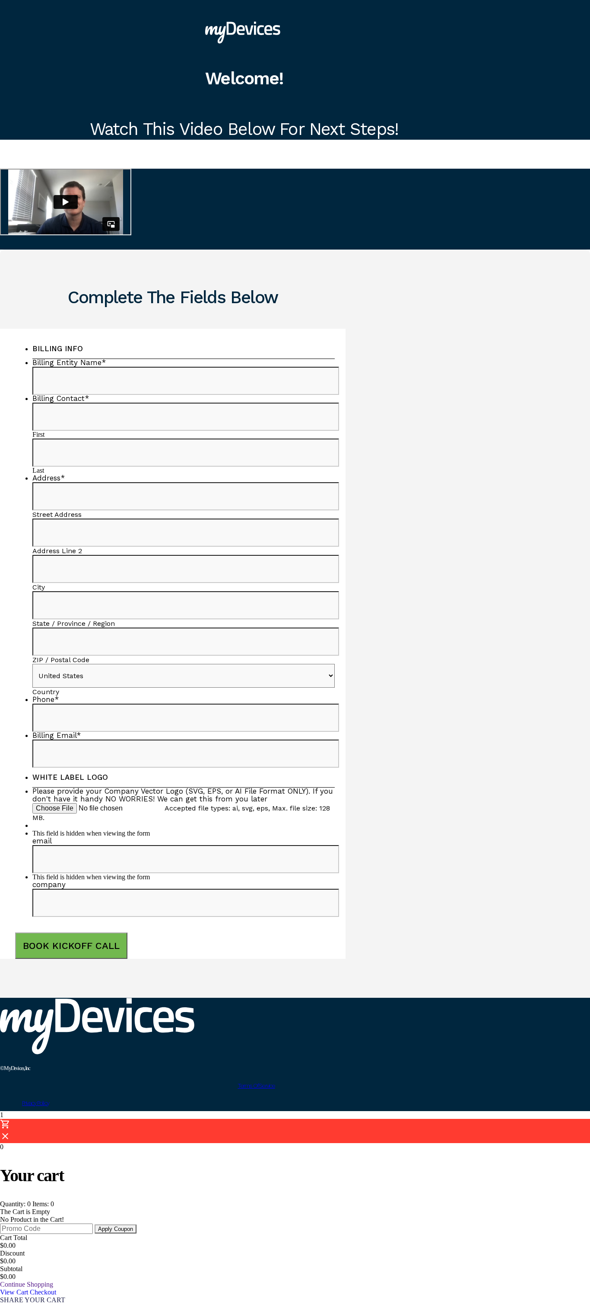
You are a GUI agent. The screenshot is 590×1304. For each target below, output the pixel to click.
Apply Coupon (115, 1229)
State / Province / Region (73, 623)
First (38, 434)
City (38, 587)
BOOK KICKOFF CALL (71, 945)
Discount (12, 1253)
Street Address (57, 514)
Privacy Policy (35, 1102)
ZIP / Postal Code (60, 660)
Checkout (43, 1292)
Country (45, 692)
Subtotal (11, 1268)
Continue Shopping (26, 1284)
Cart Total (13, 1237)
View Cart (15, 1292)
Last (38, 470)
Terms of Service (256, 1085)
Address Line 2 (57, 551)
